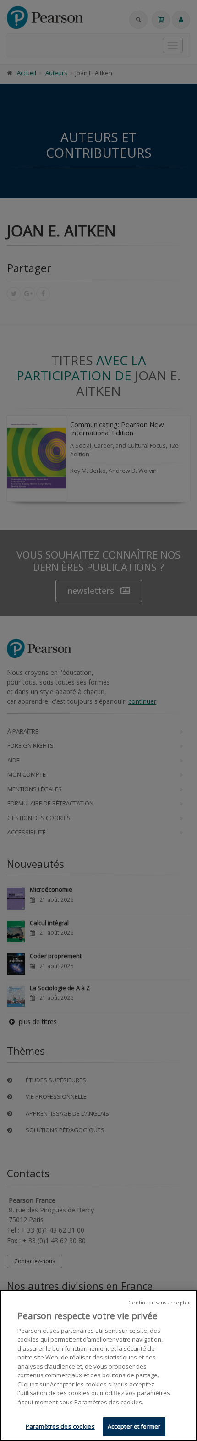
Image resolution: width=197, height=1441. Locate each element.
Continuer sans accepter (159, 1302)
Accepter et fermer (134, 1426)
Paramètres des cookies (60, 1426)
